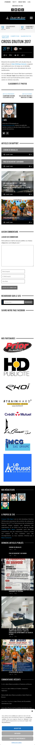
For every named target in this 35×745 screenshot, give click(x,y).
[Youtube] (22, 9)
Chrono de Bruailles (15, 547)
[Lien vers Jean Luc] (21, 497)
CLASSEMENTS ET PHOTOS (17, 83)
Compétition (15, 36)
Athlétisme (5, 36)
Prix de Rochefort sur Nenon (18, 553)
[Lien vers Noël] (5, 497)
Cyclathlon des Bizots (10, 27)
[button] (32, 711)
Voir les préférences (17, 738)
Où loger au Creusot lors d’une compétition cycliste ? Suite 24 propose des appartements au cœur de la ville (21, 631)
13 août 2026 (9, 194)
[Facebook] (12, 9)
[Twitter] (19, 9)
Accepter (17, 728)
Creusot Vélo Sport (7, 519)
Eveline (3, 684)
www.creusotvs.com (8, 125)
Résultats (5, 37)
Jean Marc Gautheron (7, 701)
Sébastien (4, 688)
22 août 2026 (9, 154)
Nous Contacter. (6, 537)
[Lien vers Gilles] (5, 505)
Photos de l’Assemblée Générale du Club (20, 708)
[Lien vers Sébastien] (13, 497)
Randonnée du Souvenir (16, 591)
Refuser (17, 733)
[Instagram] (15, 9)
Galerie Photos (26, 36)
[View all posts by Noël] (16, 49)
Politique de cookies (17, 742)
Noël (20, 49)
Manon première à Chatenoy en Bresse (20, 684)
